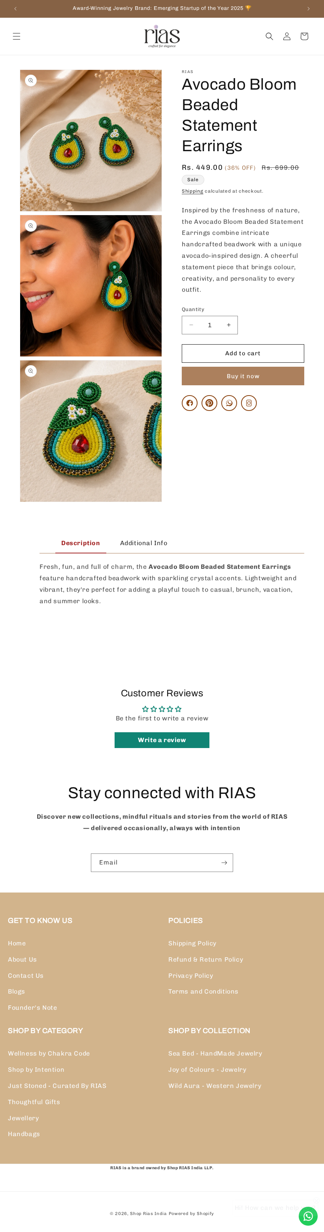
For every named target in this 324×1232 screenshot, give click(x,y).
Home (17, 943)
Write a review (162, 740)
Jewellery (23, 1118)
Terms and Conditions (203, 991)
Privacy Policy (190, 975)
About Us (22, 959)
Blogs (16, 991)
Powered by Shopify (192, 1213)
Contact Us (26, 975)
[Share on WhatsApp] (229, 403)
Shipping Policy (192, 943)
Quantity (193, 309)
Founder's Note (32, 1007)
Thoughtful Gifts (34, 1102)
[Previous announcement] (15, 8)
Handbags (24, 1134)
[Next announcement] (308, 8)
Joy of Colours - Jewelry (207, 1069)
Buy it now (243, 376)
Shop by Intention (36, 1069)
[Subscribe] (224, 862)
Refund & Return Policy (205, 959)
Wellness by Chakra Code (49, 1053)
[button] (16, 36)
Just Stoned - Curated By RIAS (57, 1085)
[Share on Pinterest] (209, 403)
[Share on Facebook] (190, 403)
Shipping (192, 191)
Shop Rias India (148, 1213)
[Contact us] (308, 1216)
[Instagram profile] (249, 403)
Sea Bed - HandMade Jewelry (215, 1053)
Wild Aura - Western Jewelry (214, 1085)
